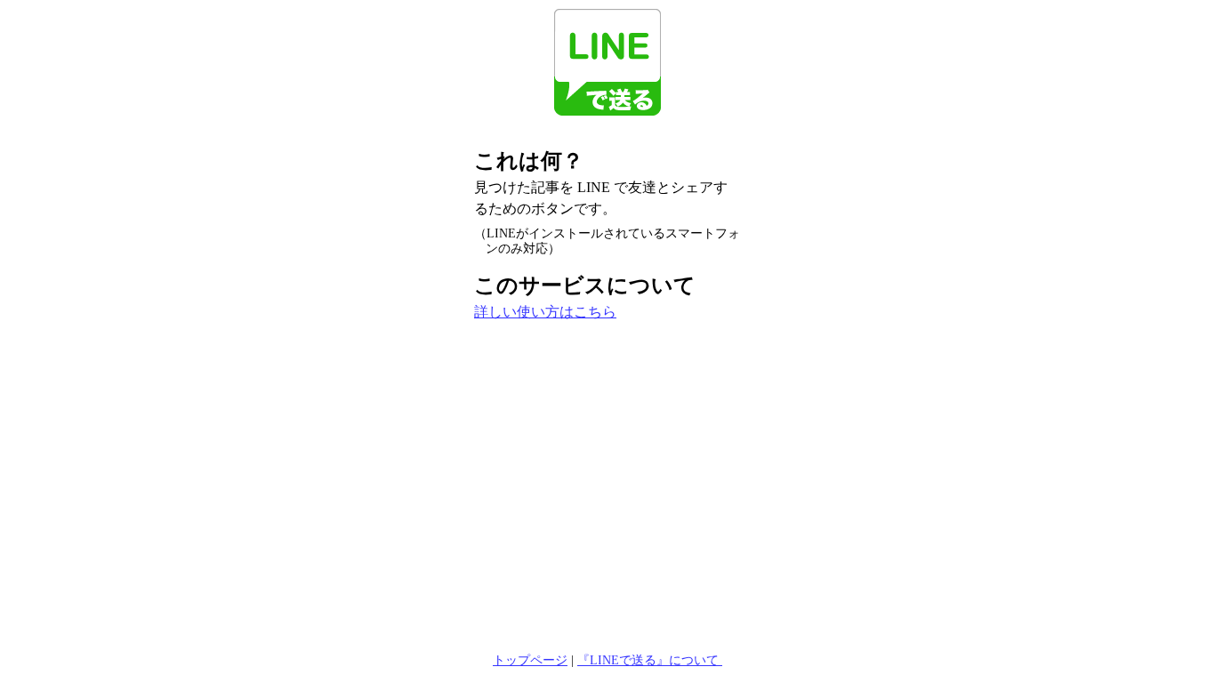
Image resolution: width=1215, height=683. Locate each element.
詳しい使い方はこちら (545, 311)
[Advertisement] (607, 469)
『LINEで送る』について (649, 660)
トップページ (530, 660)
